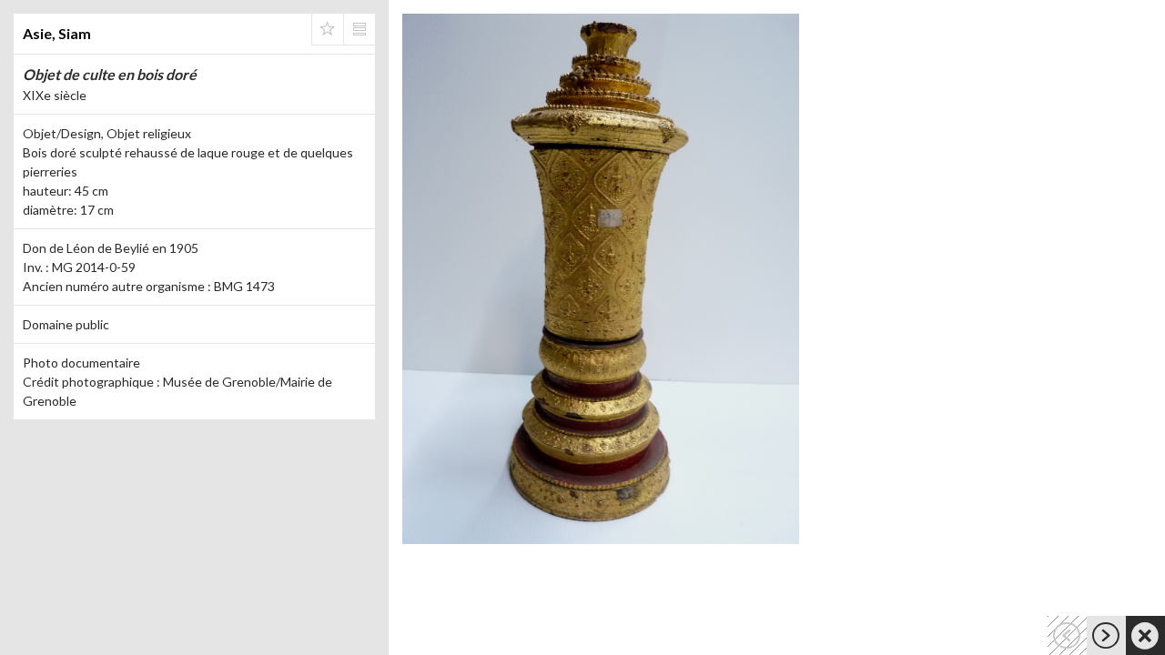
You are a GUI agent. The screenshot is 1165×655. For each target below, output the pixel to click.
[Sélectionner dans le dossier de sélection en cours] (327, 29)
